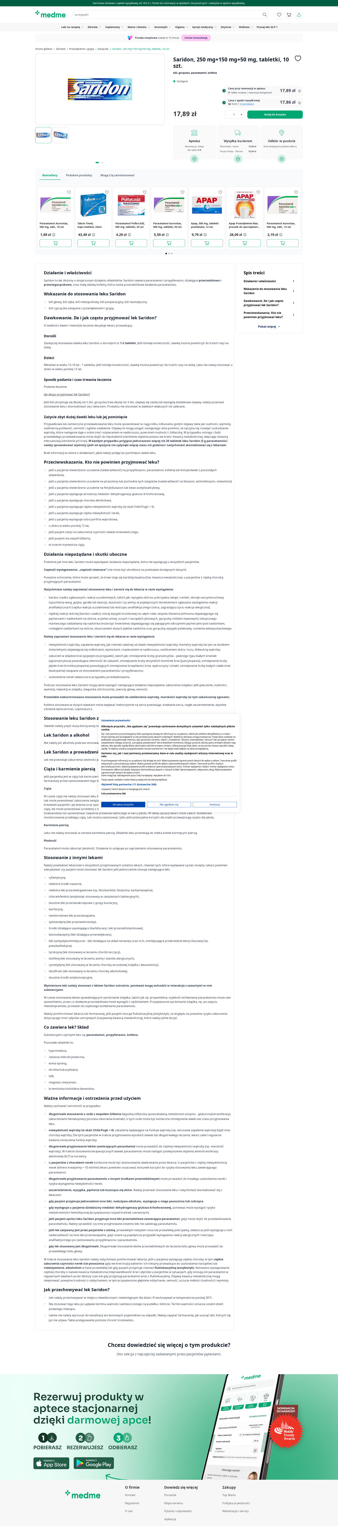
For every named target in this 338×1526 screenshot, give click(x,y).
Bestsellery (50, 175)
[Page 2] (169, 253)
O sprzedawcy (247, 103)
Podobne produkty (79, 175)
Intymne (226, 27)
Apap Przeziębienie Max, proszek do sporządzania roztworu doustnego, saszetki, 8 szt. (244, 225)
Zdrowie (93, 27)
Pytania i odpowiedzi (178, 1511)
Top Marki (229, 1495)
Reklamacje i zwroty (235, 1511)
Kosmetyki (160, 27)
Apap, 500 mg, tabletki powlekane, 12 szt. (205, 225)
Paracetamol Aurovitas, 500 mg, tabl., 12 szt (281, 225)
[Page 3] (172, 253)
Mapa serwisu (173, 1503)
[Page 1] (166, 253)
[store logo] (50, 14)
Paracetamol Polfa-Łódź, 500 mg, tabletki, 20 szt (130, 225)
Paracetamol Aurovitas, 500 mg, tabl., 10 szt (54, 225)
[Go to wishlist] (279, 15)
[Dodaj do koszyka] (55, 243)
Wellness (244, 27)
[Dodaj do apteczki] (297, 58)
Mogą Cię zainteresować (117, 175)
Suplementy (112, 27)
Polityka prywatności (236, 1503)
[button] (53, 234)
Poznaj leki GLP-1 (267, 27)
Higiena (179, 27)
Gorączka (103, 48)
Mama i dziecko (137, 27)
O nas (129, 1511)
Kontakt (130, 1495)
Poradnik (170, 1495)
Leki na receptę (70, 27)
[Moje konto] (299, 15)
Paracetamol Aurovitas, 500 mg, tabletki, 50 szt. (167, 225)
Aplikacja (170, 1519)
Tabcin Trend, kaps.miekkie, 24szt (89, 225)
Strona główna (43, 48)
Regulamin (132, 1503)
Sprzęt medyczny (202, 27)
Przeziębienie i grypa (81, 48)
